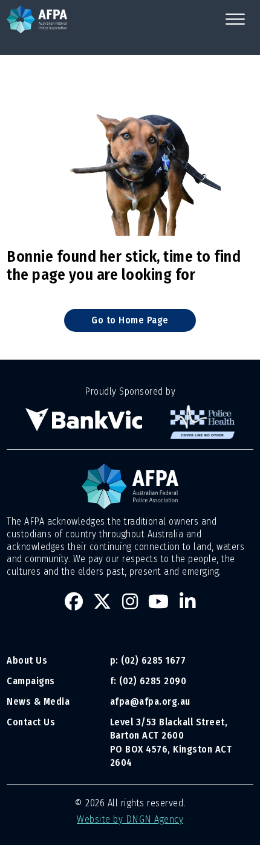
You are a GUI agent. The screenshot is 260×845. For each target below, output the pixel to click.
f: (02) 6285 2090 (148, 681)
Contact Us (31, 722)
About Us (27, 660)
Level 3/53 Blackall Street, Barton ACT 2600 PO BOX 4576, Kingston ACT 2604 (171, 742)
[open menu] (235, 19)
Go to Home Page (130, 320)
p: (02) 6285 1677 (149, 660)
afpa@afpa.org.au (150, 701)
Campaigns (31, 681)
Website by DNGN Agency (130, 819)
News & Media (38, 701)
